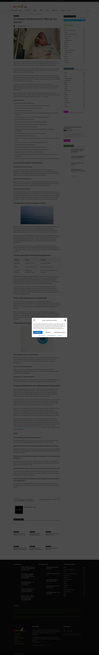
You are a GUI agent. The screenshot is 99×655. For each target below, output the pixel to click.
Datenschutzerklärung (51, 335)
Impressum (60, 335)
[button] (65, 320)
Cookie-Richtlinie (42, 335)
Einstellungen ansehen (59, 332)
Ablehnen (48, 332)
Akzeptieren (38, 332)
